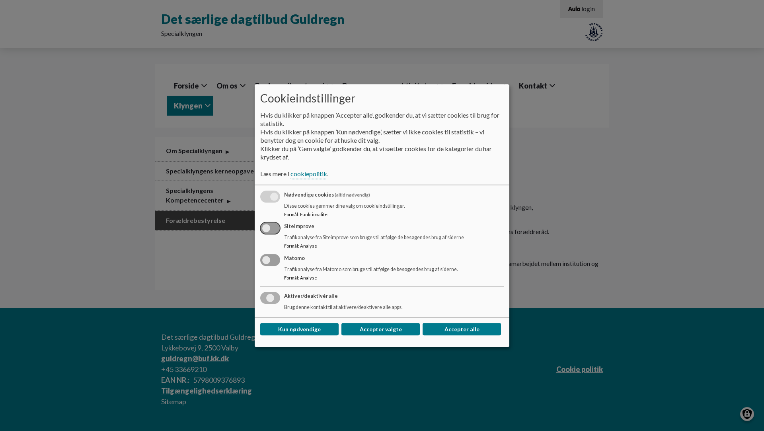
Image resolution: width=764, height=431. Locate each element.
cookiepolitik (308, 173)
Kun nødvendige (299, 329)
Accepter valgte (381, 329)
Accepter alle (461, 329)
